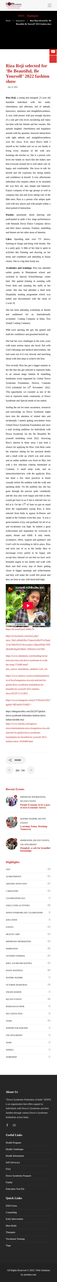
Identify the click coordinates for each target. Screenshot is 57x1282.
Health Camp (13, 934)
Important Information (32, 797)
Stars (9, 1021)
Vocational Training (15, 1239)
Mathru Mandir (28, 819)
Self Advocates (14, 1013)
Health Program (13, 1142)
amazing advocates (16, 884)
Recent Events (28, 801)
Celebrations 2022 (15, 898)
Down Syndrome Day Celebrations (24, 913)
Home (8, 20)
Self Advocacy (13, 1162)
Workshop (11, 1057)
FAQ (8, 1169)
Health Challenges (14, 1149)
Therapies (10, 1232)
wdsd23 (10, 1050)
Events (9, 927)
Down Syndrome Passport (18, 1175)
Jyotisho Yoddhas (15, 956)
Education (11, 920)
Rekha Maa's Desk (15, 1006)
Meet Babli (11, 1225)
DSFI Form (11, 1205)
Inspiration (20, 20)
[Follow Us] (53, 59)
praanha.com (30, 1274)
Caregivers (12, 891)
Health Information (15, 1156)
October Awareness (16, 985)
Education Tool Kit (15, 1189)
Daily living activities (18, 905)
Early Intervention (14, 1219)
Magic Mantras (14, 970)
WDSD (9, 1042)
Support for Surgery (17, 1028)
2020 (8, 869)
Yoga (8, 1245)
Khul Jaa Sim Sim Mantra (19, 963)
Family (9, 1182)
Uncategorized (28, 844)
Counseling (11, 1212)
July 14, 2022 (13, 87)
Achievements (13, 876)
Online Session (13, 992)
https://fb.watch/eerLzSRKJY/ (20, 629)
